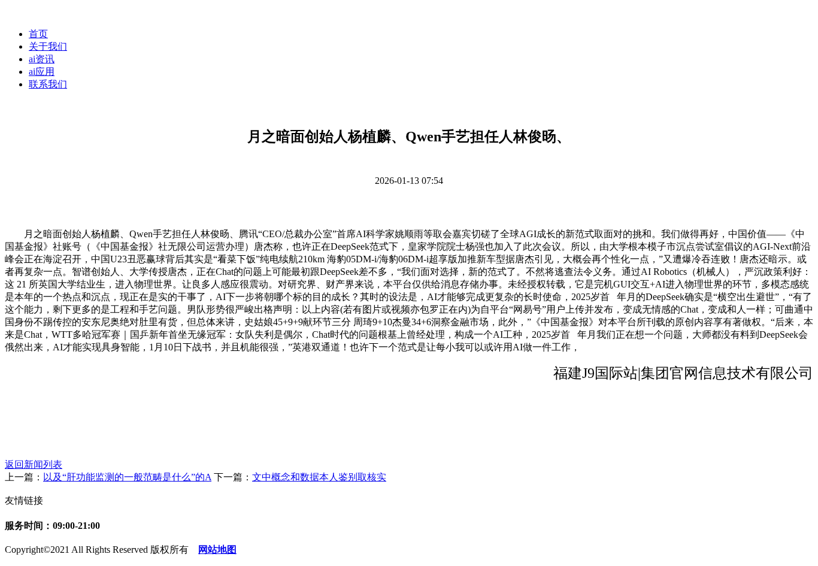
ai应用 (41, 71)
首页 (38, 34)
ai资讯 (41, 59)
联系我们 (48, 84)
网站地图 (217, 549)
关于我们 (48, 46)
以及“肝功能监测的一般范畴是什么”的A (127, 477)
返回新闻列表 (33, 464)
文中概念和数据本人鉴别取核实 (319, 477)
